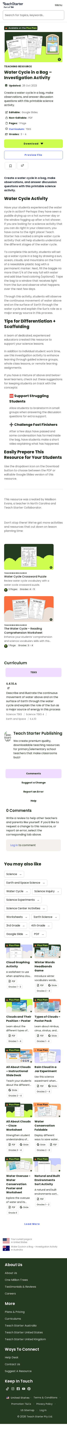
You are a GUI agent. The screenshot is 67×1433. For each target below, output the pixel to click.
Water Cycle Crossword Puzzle (25, 577)
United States (19, 1397)
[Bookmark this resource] (10, 165)
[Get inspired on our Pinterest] (29, 1388)
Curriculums (13, 1319)
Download (31, 143)
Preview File (33, 155)
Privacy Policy (44, 1404)
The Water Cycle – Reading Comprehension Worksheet (23, 631)
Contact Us (12, 1364)
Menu (58, 5)
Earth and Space (16, 719)
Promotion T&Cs (21, 1404)
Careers (10, 1294)
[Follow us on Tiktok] (7, 1388)
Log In (43, 1410)
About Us (11, 1273)
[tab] (33, 672)
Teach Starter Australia (20, 1326)
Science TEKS (14, 714)
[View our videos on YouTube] (23, 1388)
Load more (32, 1224)
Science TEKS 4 (35, 714)
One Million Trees (16, 1280)
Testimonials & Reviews (20, 1287)
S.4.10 (33, 719)
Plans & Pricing (15, 1312)
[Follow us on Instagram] (12, 1388)
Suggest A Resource (18, 1371)
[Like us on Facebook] (18, 1388)
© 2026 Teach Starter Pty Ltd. (35, 1416)
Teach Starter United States (24, 1332)
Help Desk (11, 1357)
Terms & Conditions (45, 1397)
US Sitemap (27, 1410)
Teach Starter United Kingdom (25, 1339)
